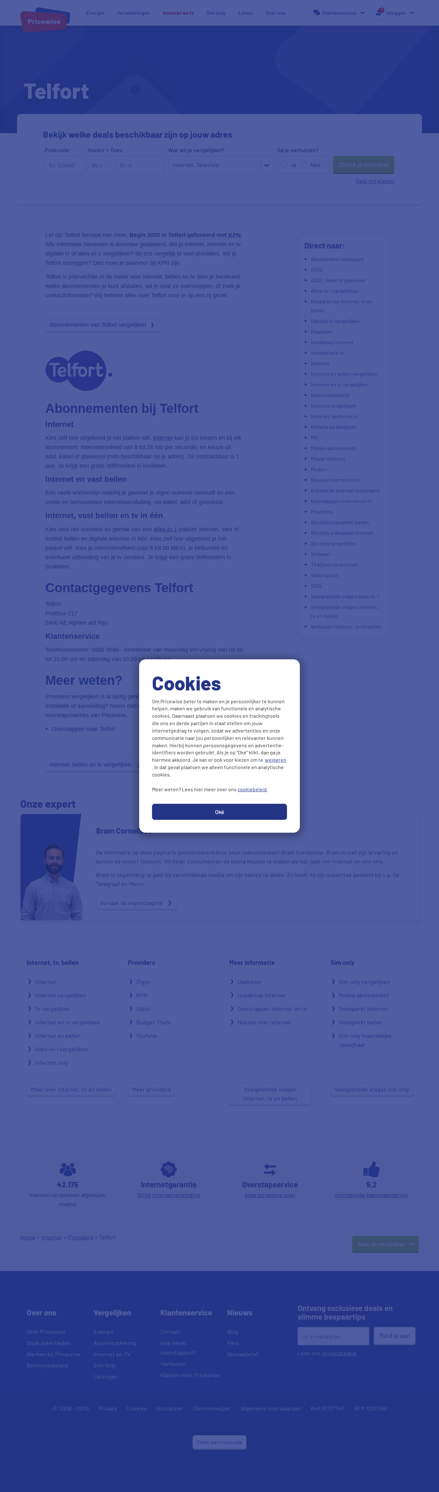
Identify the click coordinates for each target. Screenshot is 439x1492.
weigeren (275, 760)
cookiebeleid (252, 789)
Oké (219, 811)
